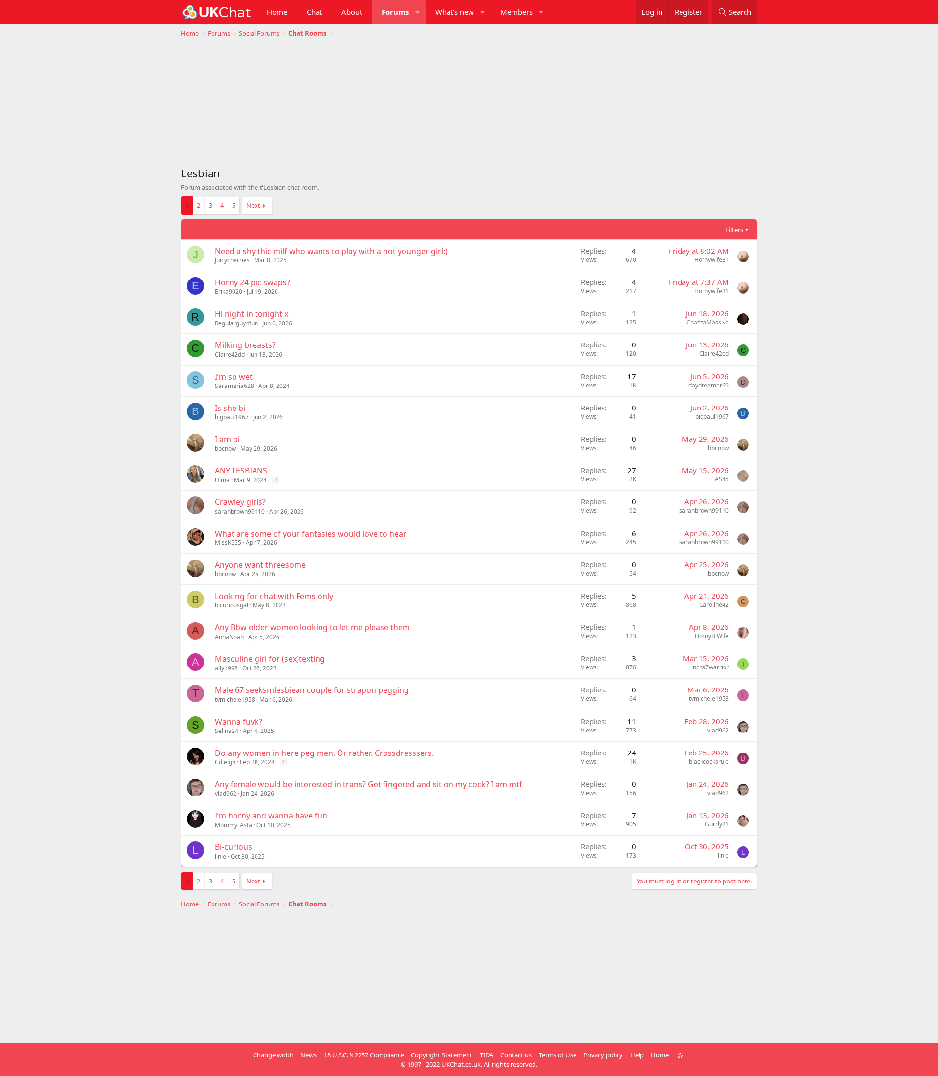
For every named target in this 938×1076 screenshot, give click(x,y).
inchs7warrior (710, 667)
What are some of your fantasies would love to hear (310, 533)
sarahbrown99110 (240, 511)
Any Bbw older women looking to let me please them (312, 627)
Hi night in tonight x (251, 313)
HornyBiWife (712, 636)
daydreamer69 (708, 385)
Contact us (516, 1055)
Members (516, 12)
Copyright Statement (441, 1055)
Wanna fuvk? (238, 721)
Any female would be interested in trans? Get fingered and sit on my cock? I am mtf (368, 784)
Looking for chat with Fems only (274, 596)
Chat (314, 12)
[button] (418, 12)
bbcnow (225, 448)
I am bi (227, 439)
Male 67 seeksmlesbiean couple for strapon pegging (312, 690)
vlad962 (718, 730)
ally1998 (226, 668)
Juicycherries (232, 260)
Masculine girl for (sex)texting (270, 658)
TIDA (486, 1055)
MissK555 (228, 542)
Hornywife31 (711, 260)
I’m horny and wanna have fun (271, 815)
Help (637, 1055)
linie (220, 856)
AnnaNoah (229, 637)
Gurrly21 (717, 824)
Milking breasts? (245, 345)
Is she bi (230, 408)
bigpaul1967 (232, 417)
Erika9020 (228, 291)
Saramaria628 (234, 386)
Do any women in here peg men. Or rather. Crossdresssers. (324, 753)
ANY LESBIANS (241, 470)
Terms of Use (557, 1055)
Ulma (222, 480)
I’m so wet (234, 376)
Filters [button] (734, 229)
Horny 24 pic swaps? (252, 282)
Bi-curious (233, 846)
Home (277, 12)
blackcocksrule (709, 761)
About (351, 12)
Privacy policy (603, 1055)
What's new (454, 12)
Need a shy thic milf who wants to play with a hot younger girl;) (331, 251)
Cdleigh (225, 762)
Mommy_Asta (233, 825)
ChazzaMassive (707, 322)
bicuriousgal (231, 605)
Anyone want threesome (260, 565)
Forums (395, 12)
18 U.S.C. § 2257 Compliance (364, 1055)
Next (253, 205)
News (308, 1055)
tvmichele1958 (235, 699)
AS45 (722, 479)
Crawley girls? (240, 501)
